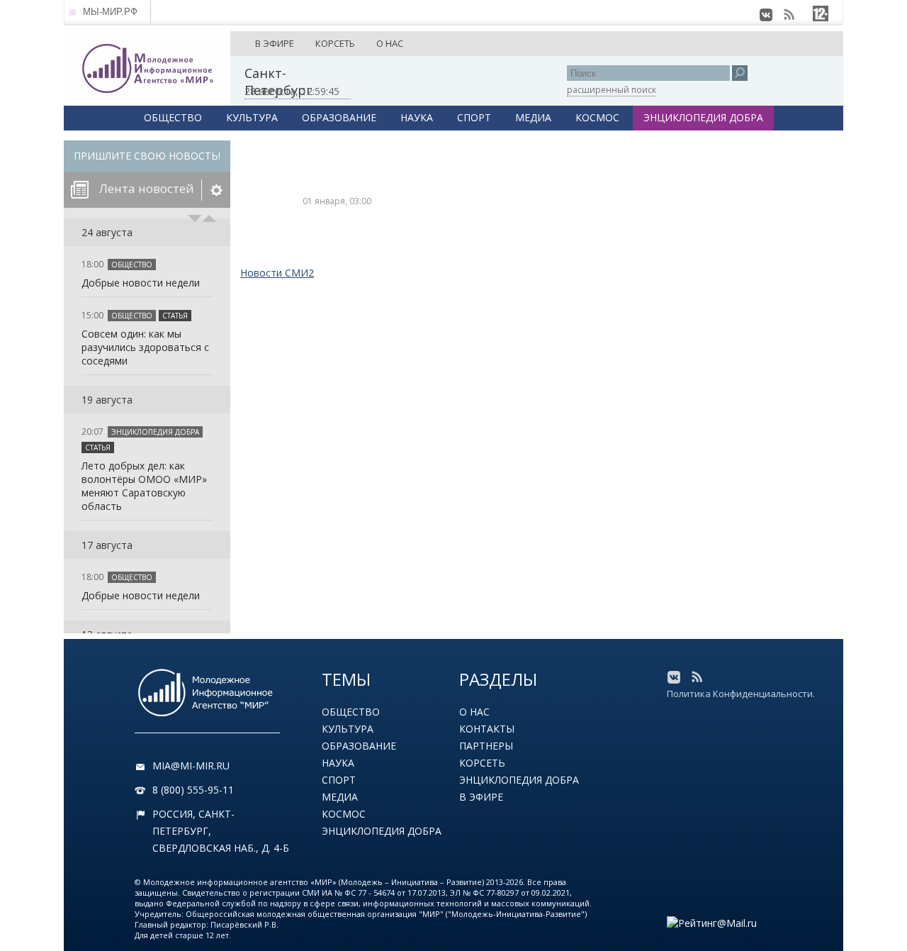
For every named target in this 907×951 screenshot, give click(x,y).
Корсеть (482, 762)
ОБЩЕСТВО (173, 117)
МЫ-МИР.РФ (110, 11)
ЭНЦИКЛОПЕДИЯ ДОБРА (703, 117)
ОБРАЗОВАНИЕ (339, 117)
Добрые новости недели (140, 282)
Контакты (486, 728)
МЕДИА (533, 117)
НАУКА (416, 117)
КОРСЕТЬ (335, 43)
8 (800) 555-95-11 (193, 789)
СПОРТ (474, 117)
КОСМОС (597, 117)
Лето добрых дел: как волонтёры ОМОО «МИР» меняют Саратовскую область (144, 486)
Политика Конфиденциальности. (741, 693)
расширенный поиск (611, 90)
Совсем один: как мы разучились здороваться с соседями (145, 347)
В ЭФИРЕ (274, 43)
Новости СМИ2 (277, 272)
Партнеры (486, 745)
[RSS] (789, 15)
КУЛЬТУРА (252, 117)
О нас (474, 711)
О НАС (389, 43)
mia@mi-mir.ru (191, 765)
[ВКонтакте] (766, 15)
